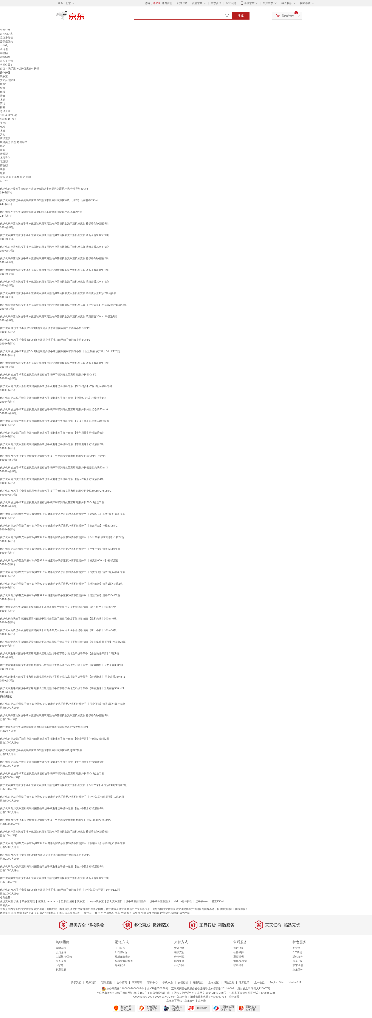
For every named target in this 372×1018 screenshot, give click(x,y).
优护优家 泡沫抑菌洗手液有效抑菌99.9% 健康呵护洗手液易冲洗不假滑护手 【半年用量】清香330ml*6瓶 (60, 548)
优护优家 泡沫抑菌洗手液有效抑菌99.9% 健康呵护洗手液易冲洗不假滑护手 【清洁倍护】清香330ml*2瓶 (60, 595)
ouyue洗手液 (96, 901)
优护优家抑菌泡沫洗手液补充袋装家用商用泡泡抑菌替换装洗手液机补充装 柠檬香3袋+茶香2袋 (54, 258)
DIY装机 (297, 952)
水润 (2, 99)
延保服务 (298, 956)
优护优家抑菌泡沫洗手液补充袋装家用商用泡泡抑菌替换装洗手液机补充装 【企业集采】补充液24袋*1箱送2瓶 (63, 304)
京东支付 (189, 1000)
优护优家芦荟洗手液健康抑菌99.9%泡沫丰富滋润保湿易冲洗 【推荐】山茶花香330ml (49, 200)
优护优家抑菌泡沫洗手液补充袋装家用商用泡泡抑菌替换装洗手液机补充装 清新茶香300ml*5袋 (54, 281)
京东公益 (259, 982)
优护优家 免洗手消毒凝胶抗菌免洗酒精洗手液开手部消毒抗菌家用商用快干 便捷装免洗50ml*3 (54, 467)
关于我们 (76, 982)
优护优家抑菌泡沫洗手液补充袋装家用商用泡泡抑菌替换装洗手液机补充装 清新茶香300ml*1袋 (54, 235)
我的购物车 (288, 15)
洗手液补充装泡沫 (160, 901)
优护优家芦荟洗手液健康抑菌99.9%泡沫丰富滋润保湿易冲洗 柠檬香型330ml (44, 188)
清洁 (2, 103)
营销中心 (152, 982)
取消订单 (238, 965)
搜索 (240, 15)
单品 (2, 146)
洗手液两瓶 (28, 901)
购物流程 (61, 948)
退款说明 (238, 956)
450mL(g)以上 (8, 118)
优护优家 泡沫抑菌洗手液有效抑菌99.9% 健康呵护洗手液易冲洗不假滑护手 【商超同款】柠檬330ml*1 (59, 525)
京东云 (202, 1000)
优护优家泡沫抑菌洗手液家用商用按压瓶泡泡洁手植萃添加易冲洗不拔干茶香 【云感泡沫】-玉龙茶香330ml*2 (62, 676)
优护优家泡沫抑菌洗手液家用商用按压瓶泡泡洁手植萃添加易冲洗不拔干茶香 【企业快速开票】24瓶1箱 (59, 653)
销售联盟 (198, 982)
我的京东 (197, 3)
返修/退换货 (240, 960)
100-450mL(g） (9, 115)
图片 (103, 913)
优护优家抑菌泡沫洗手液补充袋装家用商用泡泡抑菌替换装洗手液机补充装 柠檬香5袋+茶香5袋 (54, 223)
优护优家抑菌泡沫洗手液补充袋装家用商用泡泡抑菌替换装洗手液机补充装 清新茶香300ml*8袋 (54, 363)
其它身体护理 (8, 80)
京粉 (13, 913)
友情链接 (183, 982)
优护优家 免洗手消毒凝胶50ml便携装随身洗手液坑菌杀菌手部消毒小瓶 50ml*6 (45, 328)
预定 (97, 913)
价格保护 (238, 952)
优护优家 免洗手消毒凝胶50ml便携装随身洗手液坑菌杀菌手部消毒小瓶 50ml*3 (45, 339)
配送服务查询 (122, 956)
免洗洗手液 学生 (9, 901)
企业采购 (231, 3)
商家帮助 (137, 982)
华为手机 (185, 913)
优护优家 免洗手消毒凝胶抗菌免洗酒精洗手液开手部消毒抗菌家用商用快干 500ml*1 (48, 374)
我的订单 (182, 3)
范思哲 (136, 913)
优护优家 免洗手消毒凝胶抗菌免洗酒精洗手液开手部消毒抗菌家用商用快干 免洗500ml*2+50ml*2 (56, 490)
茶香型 (4, 165)
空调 (31, 913)
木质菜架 (5, 913)
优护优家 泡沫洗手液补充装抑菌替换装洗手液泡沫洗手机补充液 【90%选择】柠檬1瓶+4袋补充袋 (56, 386)
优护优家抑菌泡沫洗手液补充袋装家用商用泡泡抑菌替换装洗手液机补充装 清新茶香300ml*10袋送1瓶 (58, 316)
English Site (277, 982)
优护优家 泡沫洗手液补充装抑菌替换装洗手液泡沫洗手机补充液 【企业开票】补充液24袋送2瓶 (54, 421)
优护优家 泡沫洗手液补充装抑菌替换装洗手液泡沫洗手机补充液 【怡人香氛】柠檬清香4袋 (52, 479)
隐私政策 (244, 982)
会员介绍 (61, 952)
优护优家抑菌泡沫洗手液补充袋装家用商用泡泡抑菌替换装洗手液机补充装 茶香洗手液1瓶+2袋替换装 (58, 293)
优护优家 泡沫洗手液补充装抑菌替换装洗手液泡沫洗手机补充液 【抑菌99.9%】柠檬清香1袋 (53, 397)
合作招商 (122, 982)
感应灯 (77, 913)
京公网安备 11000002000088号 (125, 988)
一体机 (4, 45)
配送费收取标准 (124, 960)
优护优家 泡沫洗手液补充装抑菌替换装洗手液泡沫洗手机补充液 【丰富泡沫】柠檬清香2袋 (52, 444)
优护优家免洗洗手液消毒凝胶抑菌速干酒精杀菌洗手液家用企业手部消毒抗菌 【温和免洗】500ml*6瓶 (58, 618)
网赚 (19, 913)
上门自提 (120, 948)
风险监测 (229, 982)
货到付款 (179, 948)
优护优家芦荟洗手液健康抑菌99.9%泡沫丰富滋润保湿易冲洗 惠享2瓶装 (41, 211)
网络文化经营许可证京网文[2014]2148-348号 (200, 992)
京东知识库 (6, 33)
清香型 (4, 153)
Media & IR (294, 982)
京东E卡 (297, 960)
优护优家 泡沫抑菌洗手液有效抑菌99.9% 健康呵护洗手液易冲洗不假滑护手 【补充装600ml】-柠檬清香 (59, 560)
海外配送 (120, 965)
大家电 (60, 965)
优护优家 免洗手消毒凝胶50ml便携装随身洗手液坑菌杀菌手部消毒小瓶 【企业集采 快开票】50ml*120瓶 (60, 351)
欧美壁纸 (165, 913)
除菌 (2, 88)
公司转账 (179, 965)
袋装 (2, 169)
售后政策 (238, 948)
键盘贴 (4, 53)
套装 (2, 149)
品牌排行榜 (6, 37)
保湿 (2, 91)
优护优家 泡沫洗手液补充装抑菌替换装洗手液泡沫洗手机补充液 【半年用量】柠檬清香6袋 (52, 432)
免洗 (2, 126)
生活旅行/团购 (64, 956)
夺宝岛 (296, 948)
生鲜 (123, 913)
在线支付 (179, 952)
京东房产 (39, 913)
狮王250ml (218, 901)
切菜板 (175, 913)
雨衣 (117, 913)
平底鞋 (60, 913)
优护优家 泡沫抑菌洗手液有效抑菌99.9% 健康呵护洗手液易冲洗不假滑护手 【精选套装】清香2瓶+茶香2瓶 (61, 583)
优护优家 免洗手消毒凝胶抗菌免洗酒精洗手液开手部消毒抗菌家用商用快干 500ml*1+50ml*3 (53, 455)
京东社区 (213, 982)
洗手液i (81, 901)
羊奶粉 (110, 913)
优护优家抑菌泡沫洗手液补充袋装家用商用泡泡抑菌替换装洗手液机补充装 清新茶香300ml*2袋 (54, 246)
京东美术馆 (6, 60)
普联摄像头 (6, 41)
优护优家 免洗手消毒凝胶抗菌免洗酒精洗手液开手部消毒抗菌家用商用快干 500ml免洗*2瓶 (52, 502)
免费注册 (167, 3)
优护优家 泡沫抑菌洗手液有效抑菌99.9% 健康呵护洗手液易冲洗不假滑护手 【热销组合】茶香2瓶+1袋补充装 (62, 514)
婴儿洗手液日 (114, 901)
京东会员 (216, 3)
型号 (129, 913)
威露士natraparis (48, 901)
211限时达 (121, 952)
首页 (2, 68)
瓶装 (2, 173)
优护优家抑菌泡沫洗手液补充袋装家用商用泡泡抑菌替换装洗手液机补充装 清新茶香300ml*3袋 (54, 270)
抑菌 (2, 107)
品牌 (143, 913)
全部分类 (5, 29)
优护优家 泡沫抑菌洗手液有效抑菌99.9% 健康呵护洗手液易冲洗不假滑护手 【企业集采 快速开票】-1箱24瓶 (62, 537)
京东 (85, 17)
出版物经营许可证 (160, 992)
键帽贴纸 (5, 57)
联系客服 (61, 969)
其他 (2, 134)
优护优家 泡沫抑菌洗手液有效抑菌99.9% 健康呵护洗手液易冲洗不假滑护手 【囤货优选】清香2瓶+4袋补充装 (62, 572)
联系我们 (91, 982)
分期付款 (179, 956)
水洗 (2, 130)
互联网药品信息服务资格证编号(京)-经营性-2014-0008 (202, 988)
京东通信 (298, 965)
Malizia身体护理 (183, 901)
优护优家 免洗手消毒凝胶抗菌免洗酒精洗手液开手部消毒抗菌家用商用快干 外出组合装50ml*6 (54, 409)
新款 (25, 913)
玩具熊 (68, 913)
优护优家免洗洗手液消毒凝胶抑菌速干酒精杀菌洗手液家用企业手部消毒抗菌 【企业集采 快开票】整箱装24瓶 (63, 641)
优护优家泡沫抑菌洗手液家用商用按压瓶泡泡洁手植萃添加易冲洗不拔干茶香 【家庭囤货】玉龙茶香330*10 (61, 665)
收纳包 (4, 49)
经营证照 (234, 996)
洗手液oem (201, 901)
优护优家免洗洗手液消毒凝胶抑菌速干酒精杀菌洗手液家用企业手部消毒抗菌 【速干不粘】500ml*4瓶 (58, 630)
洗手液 (12, 68)
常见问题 (61, 960)
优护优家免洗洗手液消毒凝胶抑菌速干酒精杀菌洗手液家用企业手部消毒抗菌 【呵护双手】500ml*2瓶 (58, 607)
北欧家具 (50, 913)
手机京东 (249, 3)
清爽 (2, 95)
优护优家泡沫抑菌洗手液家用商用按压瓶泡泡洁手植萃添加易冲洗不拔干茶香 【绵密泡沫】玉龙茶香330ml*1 (62, 688)
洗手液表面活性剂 (136, 901)
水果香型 (5, 157)
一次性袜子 (87, 913)
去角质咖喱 (153, 913)
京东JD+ (297, 969)
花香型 (4, 161)
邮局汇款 (179, 960)
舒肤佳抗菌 (67, 901)
